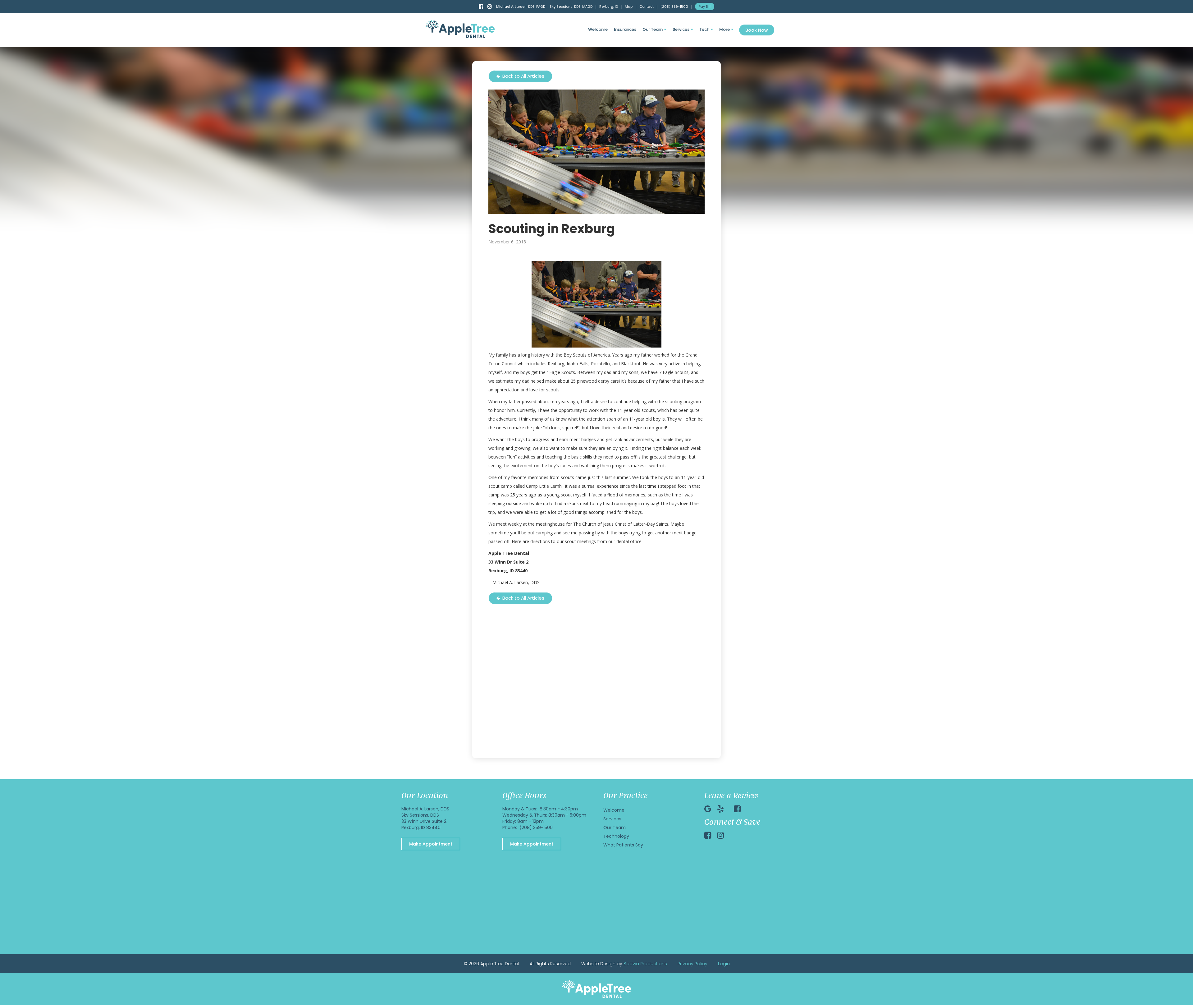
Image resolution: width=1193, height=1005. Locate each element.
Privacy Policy (692, 964)
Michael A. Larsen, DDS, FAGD (520, 6)
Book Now (756, 30)
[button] (654, 30)
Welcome (598, 29)
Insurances (625, 29)
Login (724, 964)
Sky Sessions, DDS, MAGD (571, 6)
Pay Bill (705, 6)
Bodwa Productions (645, 964)
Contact (646, 6)
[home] (460, 29)
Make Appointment (430, 844)
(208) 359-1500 (674, 6)
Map (629, 6)
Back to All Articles (520, 76)
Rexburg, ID (608, 6)
